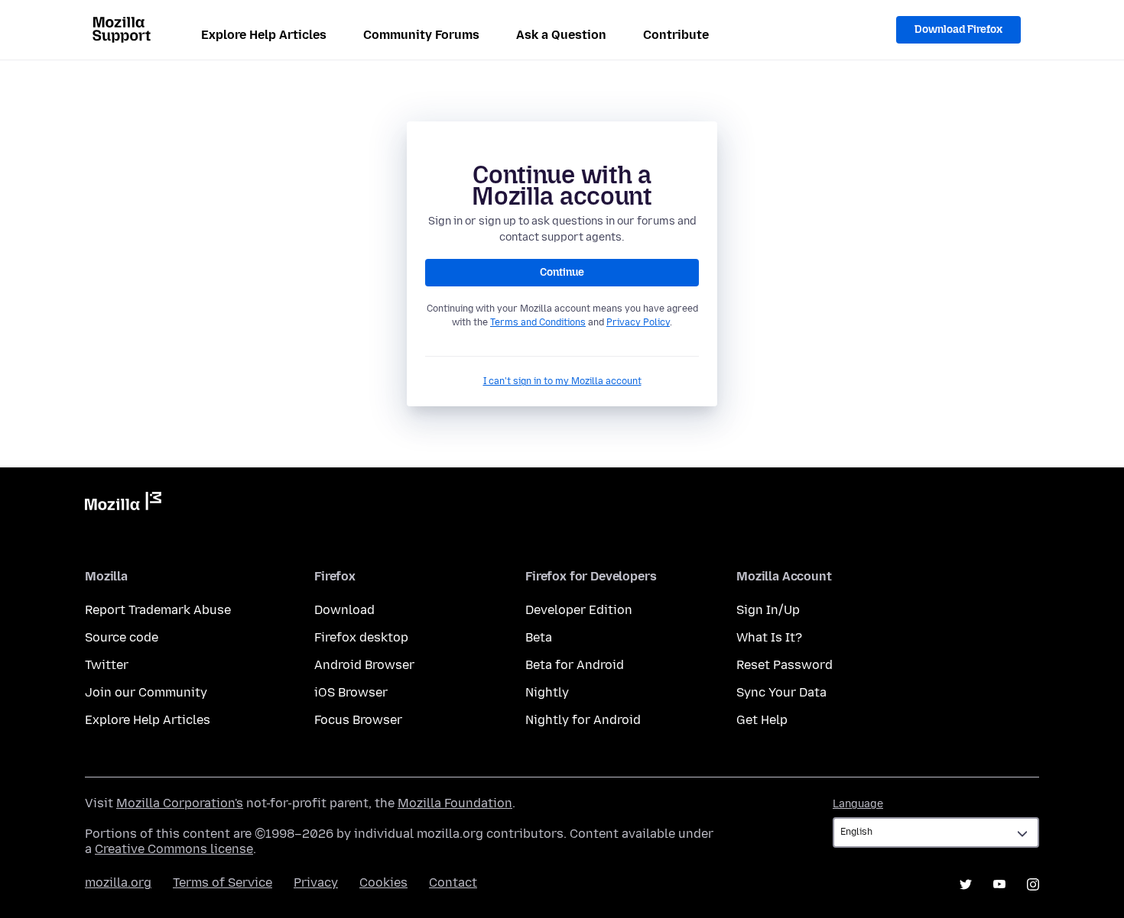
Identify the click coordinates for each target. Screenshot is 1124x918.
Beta (538, 637)
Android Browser (364, 665)
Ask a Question (561, 34)
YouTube (999, 884)
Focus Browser (358, 720)
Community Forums (421, 34)
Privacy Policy (638, 322)
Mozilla (123, 504)
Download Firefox (958, 29)
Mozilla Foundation (455, 803)
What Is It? (769, 637)
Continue (562, 272)
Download (344, 610)
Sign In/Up (768, 610)
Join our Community (146, 692)
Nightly (547, 692)
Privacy (316, 882)
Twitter (106, 665)
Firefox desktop (361, 637)
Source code (121, 637)
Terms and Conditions (538, 322)
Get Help (762, 720)
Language (858, 803)
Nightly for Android (583, 720)
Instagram (1033, 884)
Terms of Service (222, 882)
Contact (453, 882)
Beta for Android (574, 665)
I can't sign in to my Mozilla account (562, 381)
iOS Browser (351, 692)
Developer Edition (578, 610)
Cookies (383, 882)
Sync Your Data (781, 692)
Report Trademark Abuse (158, 610)
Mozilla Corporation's (179, 803)
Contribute (676, 34)
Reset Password (784, 665)
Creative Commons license (174, 849)
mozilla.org (118, 882)
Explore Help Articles (263, 34)
